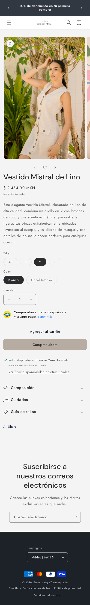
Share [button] (12, 426)
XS (12, 262)
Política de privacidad (67, 588)
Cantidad (9, 290)
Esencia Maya (41, 582)
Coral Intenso (44, 280)
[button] (9, 23)
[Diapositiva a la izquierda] (35, 167)
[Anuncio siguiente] (81, 8)
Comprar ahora (45, 344)
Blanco (13, 280)
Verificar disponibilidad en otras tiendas (39, 372)
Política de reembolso (36, 588)
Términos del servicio (47, 595)
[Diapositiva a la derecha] (55, 167)
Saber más (45, 316)
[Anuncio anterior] (8, 8)
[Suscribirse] (75, 517)
